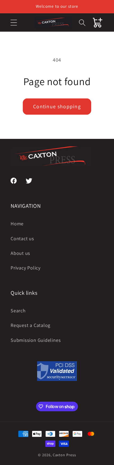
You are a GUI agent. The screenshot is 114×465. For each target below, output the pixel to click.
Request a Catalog (30, 325)
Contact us (22, 238)
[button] (13, 22)
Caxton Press (64, 454)
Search (18, 310)
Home (17, 223)
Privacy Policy (26, 267)
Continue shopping (57, 106)
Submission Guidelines (36, 340)
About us (20, 253)
